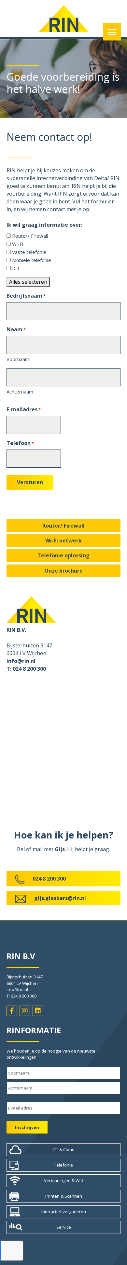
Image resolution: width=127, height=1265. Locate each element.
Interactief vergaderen (63, 1211)
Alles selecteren (28, 281)
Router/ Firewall (30, 236)
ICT (16, 268)
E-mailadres (24, 409)
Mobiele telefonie (31, 260)
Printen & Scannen (63, 1196)
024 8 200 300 (49, 878)
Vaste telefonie (29, 252)
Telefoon (20, 443)
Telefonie (63, 1165)
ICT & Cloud (63, 1149)
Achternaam (20, 391)
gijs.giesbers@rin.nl (60, 898)
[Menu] (112, 31)
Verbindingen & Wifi (63, 1180)
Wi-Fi (17, 244)
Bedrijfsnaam (26, 295)
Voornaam (18, 359)
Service (63, 1227)
